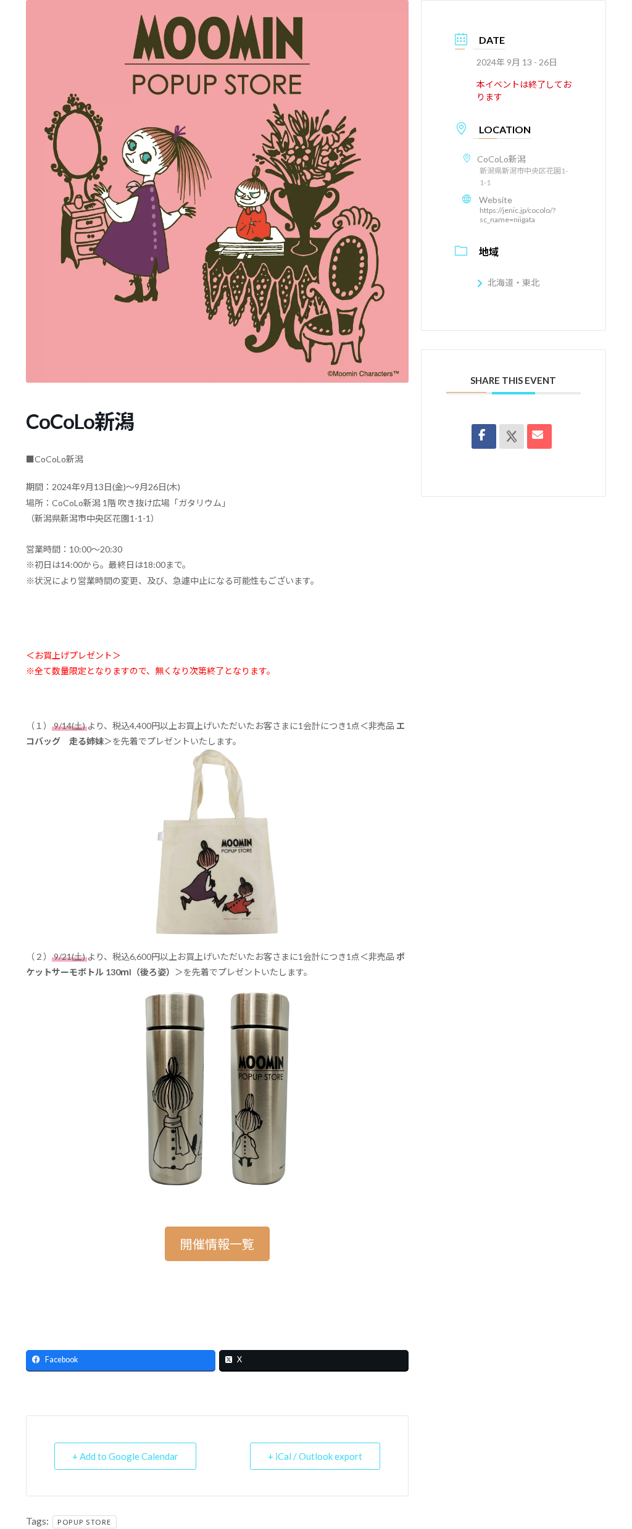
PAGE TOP (605, 1471)
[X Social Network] (511, 436)
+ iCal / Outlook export (315, 1456)
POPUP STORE (84, 1522)
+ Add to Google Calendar (125, 1456)
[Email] (539, 436)
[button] (217, 1244)
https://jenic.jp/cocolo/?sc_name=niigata (517, 215)
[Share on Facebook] (484, 436)
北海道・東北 (513, 282)
